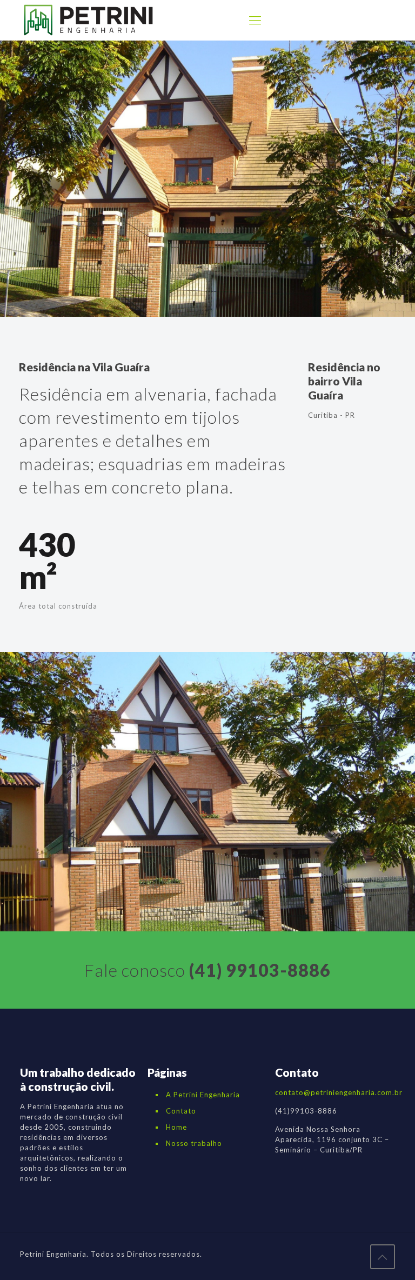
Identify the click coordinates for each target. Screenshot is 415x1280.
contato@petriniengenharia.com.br (339, 1092)
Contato (181, 1110)
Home (176, 1127)
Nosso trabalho (194, 1143)
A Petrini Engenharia (203, 1094)
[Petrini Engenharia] (88, 20)
